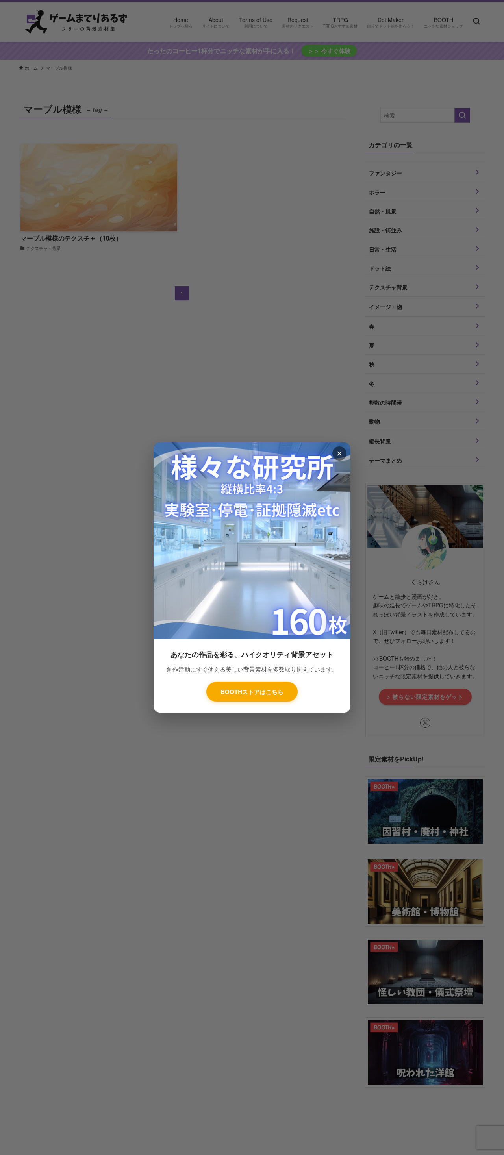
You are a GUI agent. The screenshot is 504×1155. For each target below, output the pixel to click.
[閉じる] (339, 453)
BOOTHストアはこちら (252, 691)
